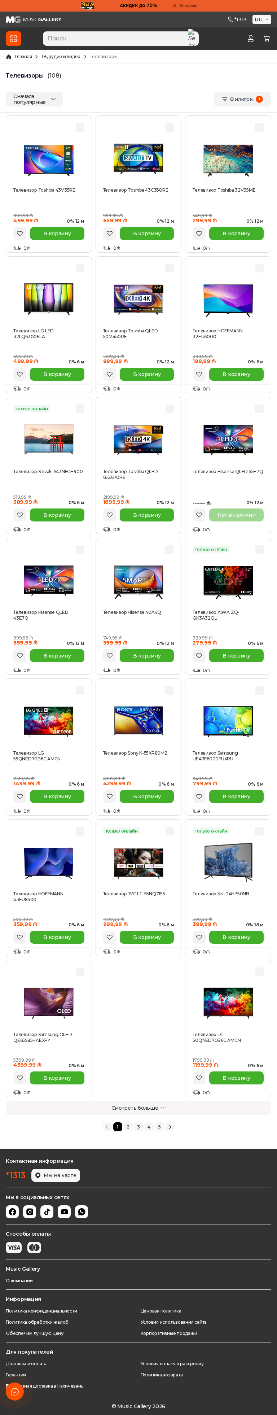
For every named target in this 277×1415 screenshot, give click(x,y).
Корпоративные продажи (169, 1333)
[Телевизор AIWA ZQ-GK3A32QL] (228, 581)
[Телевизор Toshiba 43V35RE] (48, 159)
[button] (263, 19)
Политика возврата (162, 1374)
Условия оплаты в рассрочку (172, 1363)
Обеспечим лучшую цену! (35, 1333)
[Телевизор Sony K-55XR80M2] (138, 722)
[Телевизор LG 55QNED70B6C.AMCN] (48, 722)
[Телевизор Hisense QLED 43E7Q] (48, 581)
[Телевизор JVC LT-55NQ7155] (138, 862)
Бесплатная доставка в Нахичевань (44, 1386)
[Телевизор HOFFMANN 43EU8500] (48, 862)
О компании (19, 1280)
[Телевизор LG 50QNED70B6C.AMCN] (228, 1003)
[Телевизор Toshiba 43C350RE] (138, 159)
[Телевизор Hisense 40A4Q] (138, 581)
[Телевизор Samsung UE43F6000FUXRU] (228, 722)
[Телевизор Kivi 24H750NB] (228, 862)
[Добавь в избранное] (19, 233)
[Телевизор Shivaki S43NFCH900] (48, 440)
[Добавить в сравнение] (80, 127)
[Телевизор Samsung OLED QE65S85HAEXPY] (48, 1003)
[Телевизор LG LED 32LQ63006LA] (48, 299)
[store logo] (34, 19)
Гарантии (16, 1374)
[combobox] (121, 38)
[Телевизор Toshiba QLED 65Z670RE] (138, 440)
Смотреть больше (134, 1108)
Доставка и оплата (26, 1363)
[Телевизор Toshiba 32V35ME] (228, 159)
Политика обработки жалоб (37, 1322)
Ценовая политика (161, 1311)
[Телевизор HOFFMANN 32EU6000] (228, 299)
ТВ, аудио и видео (60, 56)
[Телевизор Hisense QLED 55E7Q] (228, 440)
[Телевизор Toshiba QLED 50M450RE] (138, 299)
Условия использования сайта (174, 1322)
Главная (23, 56)
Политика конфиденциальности (41, 1311)
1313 (240, 19)
